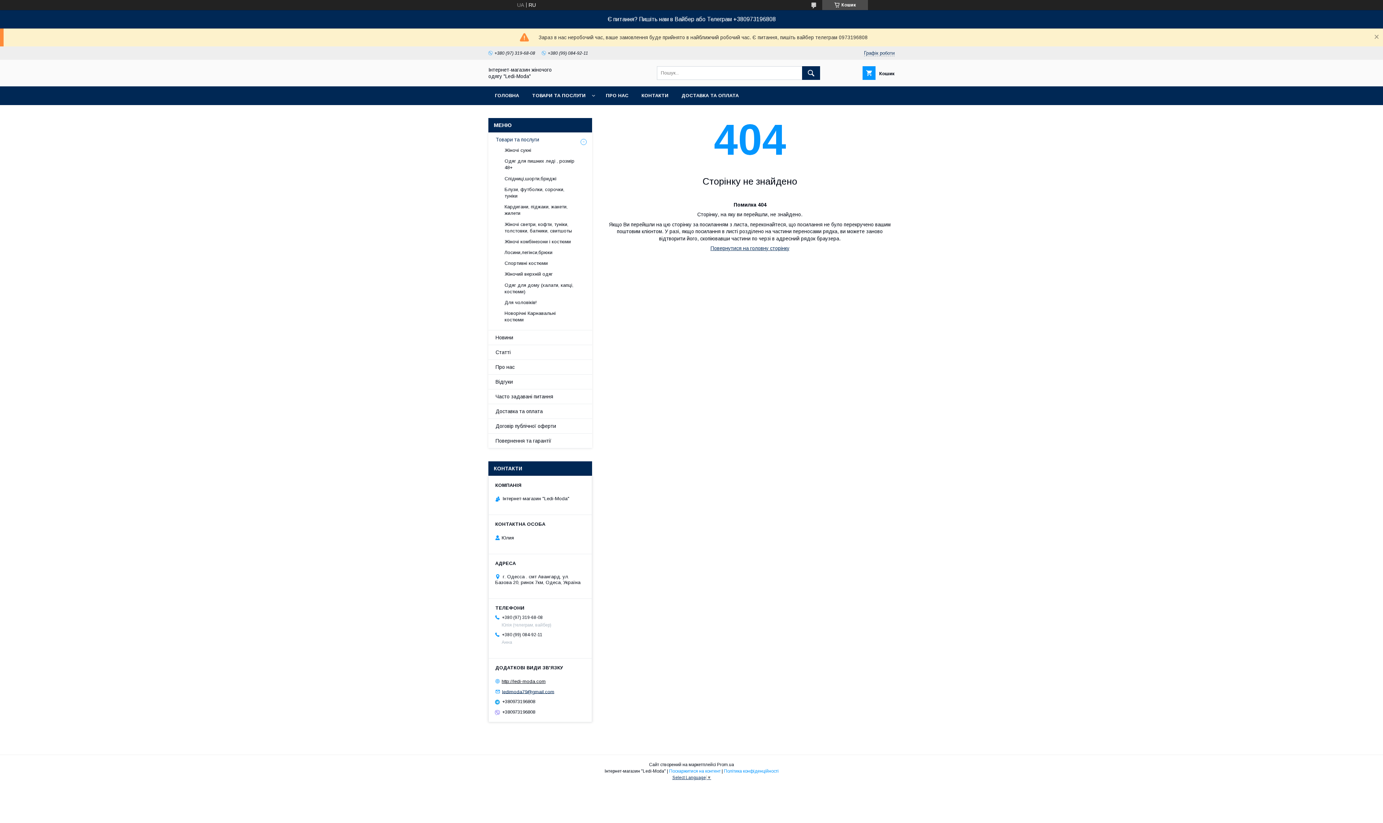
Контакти (654, 95)
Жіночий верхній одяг (529, 274)
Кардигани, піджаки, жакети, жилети (536, 210)
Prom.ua (725, 764)
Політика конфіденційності (751, 771)
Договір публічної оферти (526, 426)
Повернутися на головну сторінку (750, 248)
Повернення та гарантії (523, 441)
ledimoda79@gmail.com (528, 691)
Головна (507, 95)
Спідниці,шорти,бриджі (530, 178)
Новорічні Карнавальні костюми (530, 316)
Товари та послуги (559, 95)
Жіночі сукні (518, 150)
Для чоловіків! (521, 302)
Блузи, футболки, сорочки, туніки (534, 193)
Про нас (617, 95)
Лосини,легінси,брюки (528, 252)
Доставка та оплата (710, 95)
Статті (503, 352)
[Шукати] (811, 73)
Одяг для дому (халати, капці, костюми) (539, 288)
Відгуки (504, 382)
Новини (504, 337)
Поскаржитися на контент (695, 771)
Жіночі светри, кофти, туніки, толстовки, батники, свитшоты (538, 228)
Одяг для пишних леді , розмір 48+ (539, 164)
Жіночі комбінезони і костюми (538, 241)
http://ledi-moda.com (524, 681)
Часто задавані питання (524, 396)
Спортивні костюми (526, 263)
